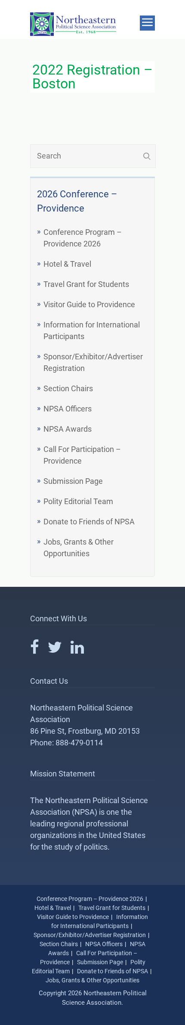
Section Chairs (68, 388)
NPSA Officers (67, 408)
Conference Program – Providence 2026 (90, 898)
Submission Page (73, 481)
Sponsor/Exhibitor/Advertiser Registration (90, 935)
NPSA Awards (67, 428)
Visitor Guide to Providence (89, 304)
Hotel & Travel (67, 263)
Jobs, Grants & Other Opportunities (92, 980)
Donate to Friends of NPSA (89, 521)
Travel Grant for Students (86, 284)
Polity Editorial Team (78, 501)
